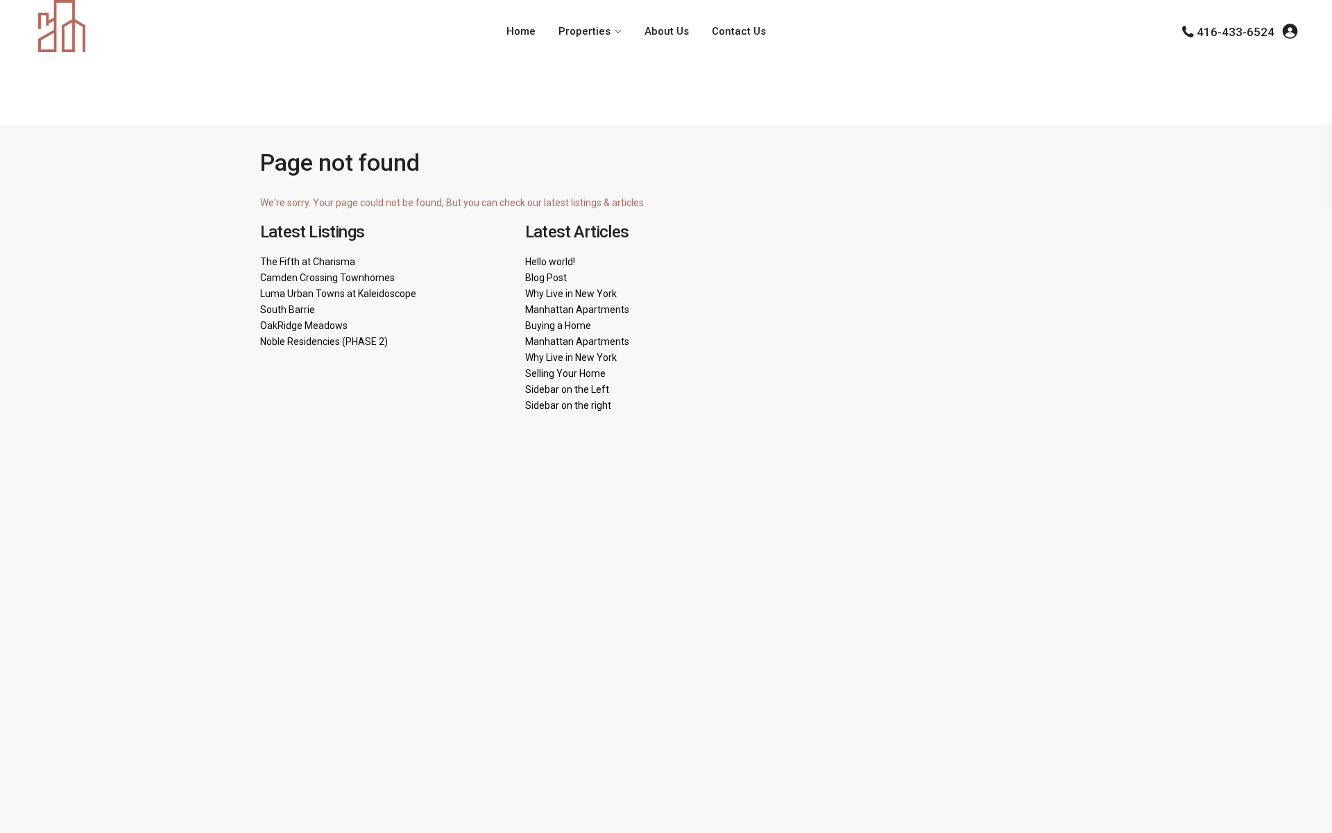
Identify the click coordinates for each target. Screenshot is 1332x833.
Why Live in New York (571, 293)
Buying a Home (558, 325)
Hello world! (550, 261)
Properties (584, 31)
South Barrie (287, 309)
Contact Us (739, 31)
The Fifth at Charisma (307, 261)
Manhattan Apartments (577, 309)
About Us (666, 31)
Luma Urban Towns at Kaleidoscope (338, 293)
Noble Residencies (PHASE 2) (324, 341)
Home (521, 31)
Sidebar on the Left (567, 389)
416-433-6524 (1235, 32)
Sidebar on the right (568, 405)
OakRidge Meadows (304, 325)
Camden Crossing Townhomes (327, 277)
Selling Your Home (565, 373)
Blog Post (546, 277)
